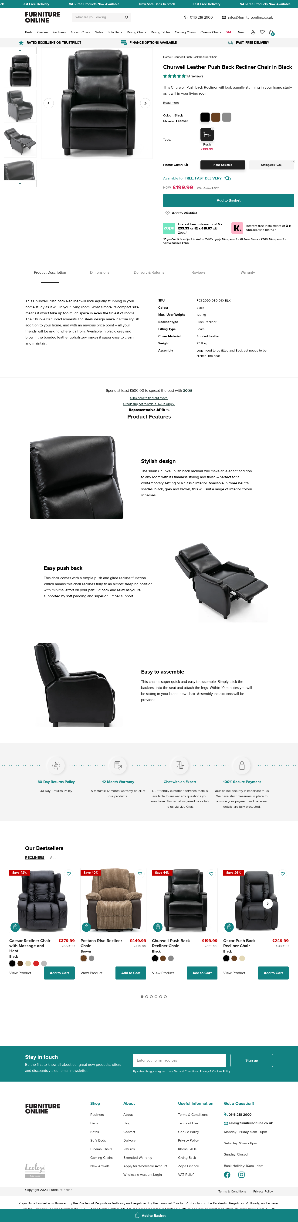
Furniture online (60, 1190)
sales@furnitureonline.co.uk (250, 17)
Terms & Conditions (186, 1071)
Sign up (251, 1060)
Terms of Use (188, 1123)
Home (167, 57)
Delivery (129, 1140)
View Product (20, 973)
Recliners (97, 1114)
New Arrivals (99, 1166)
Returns (129, 1149)
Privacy (204, 1071)
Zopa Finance (188, 1166)
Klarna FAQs (187, 1149)
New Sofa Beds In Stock (157, 4)
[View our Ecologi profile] (42, 1170)
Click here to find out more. (149, 398)
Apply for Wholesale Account (145, 1166)
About (128, 1114)
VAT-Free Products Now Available (94, 4)
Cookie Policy (188, 1132)
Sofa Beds (98, 1140)
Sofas (94, 1132)
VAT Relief (185, 1174)
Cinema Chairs (101, 1149)
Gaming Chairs (101, 1158)
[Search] (126, 17)
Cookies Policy (221, 1071)
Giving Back (187, 1158)
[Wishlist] (262, 32)
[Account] (253, 32)
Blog (126, 1123)
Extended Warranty (137, 1158)
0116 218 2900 (201, 17)
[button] (20, 183)
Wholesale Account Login (142, 1174)
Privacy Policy (188, 1140)
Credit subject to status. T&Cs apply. (149, 404)
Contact (129, 1132)
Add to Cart (59, 973)
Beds (94, 1123)
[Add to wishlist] (68, 873)
